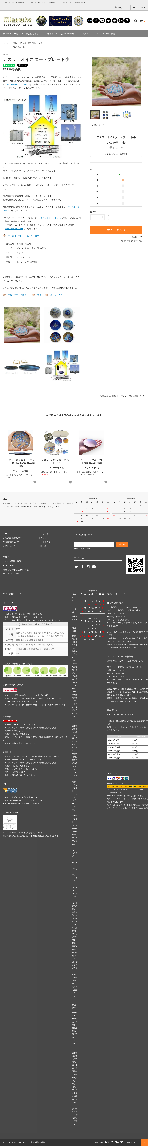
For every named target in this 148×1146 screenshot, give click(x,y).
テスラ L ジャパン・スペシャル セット (56, 461)
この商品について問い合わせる (112, 396)
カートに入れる (118, 230)
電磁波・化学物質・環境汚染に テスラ (27, 43)
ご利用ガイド (51, 33)
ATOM (11, 565)
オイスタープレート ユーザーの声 (22, 236)
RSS (5, 565)
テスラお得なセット (31, 33)
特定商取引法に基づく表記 (131, 241)
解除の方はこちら (82, 548)
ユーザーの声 (55, 295)
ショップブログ (85, 33)
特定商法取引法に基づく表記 (16, 569)
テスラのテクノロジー (17, 295)
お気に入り (117, 147)
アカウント (121, 8)
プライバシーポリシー (13, 574)
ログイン (139, 8)
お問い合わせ (67, 33)
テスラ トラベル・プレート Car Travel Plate (92, 461)
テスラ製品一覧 (10, 33)
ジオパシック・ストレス (50, 217)
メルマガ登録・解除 (106, 33)
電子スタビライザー (14, 228)
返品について (137, 237)
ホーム (5, 43)
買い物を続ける (135, 396)
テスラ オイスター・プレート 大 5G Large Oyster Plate (21, 462)
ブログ (39, 295)
